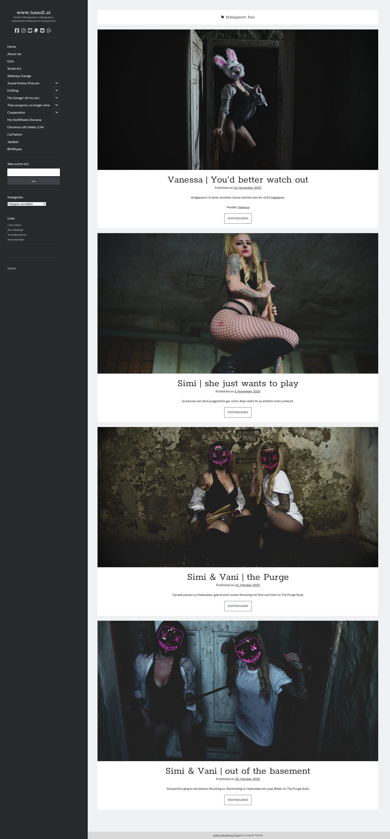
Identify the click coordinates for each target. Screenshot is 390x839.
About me (14, 54)
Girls (10, 61)
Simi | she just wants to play (238, 303)
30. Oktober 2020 (247, 779)
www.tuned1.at (34, 12)
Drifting (12, 90)
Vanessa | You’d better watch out (238, 99)
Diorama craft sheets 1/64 (25, 127)
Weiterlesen (239, 220)
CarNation (14, 134)
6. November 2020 (247, 391)
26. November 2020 (247, 187)
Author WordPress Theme (227, 835)
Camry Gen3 (14, 224)
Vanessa (243, 207)
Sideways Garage (19, 76)
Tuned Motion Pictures (23, 83)
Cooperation (16, 112)
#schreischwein (16, 239)
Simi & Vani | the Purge (238, 497)
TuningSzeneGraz (17, 234)
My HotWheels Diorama (24, 120)
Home (11, 46)
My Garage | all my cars (23, 98)
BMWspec (14, 149)
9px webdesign (15, 229)
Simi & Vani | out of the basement (238, 691)
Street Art (14, 68)
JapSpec (13, 141)
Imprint (12, 268)
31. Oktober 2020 (247, 585)
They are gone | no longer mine (28, 105)
